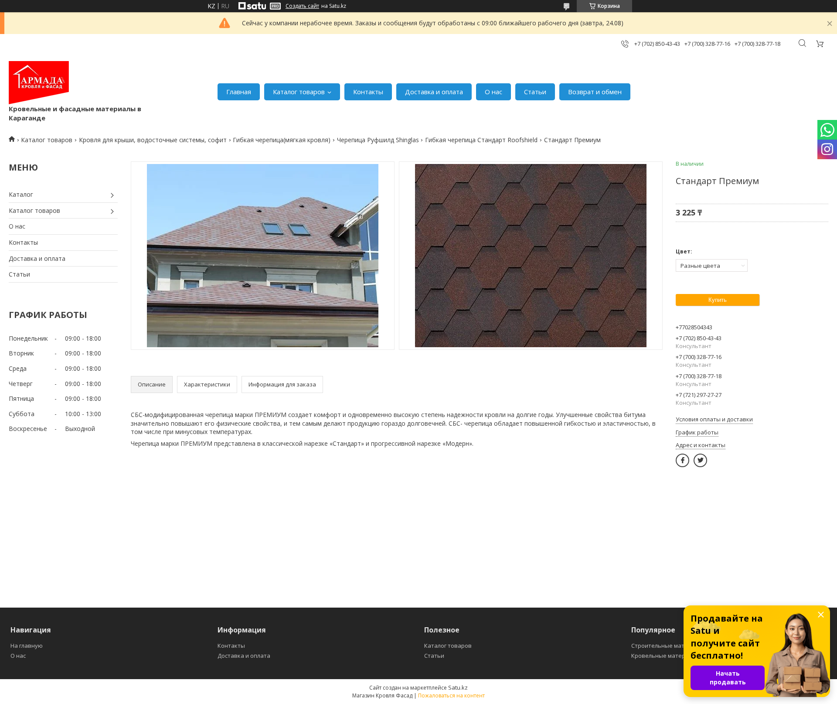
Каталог (21, 194)
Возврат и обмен (595, 91)
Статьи (535, 91)
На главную (26, 645)
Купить (717, 300)
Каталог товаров (299, 91)
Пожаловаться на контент (451, 695)
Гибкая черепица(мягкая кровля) (281, 140)
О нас (493, 91)
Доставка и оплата (434, 91)
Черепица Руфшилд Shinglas (378, 140)
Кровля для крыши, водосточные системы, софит (153, 140)
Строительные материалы (668, 645)
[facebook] (682, 460)
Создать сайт (302, 6)
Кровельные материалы (665, 656)
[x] (700, 460)
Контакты (368, 91)
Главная (238, 91)
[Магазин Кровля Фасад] (39, 82)
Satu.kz (458, 687)
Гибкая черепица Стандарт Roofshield (481, 140)
